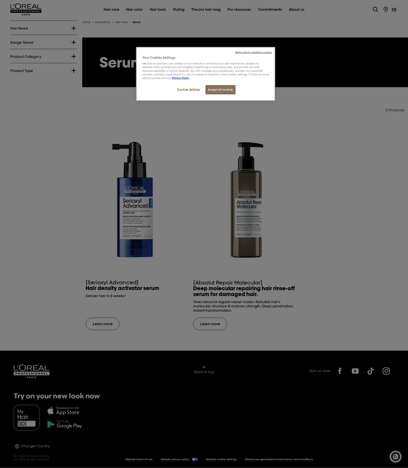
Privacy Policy (180, 78)
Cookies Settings (188, 89)
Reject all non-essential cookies (253, 52)
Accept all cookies (220, 89)
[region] (205, 74)
